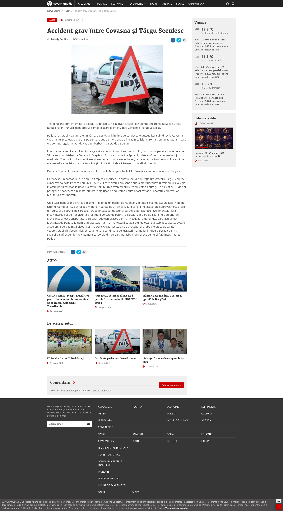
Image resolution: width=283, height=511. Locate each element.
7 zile (202, 122)
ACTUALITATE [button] (84, 3)
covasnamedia (63, 3)
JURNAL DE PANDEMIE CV (112, 485)
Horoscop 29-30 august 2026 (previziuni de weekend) (209, 154)
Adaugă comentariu (171, 385)
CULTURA (206, 413)
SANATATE (167, 3)
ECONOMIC (173, 406)
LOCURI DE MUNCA (177, 420)
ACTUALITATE (202, 145)
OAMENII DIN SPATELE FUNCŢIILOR (110, 463)
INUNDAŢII (103, 471)
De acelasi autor (60, 323)
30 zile (210, 122)
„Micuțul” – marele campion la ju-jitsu (164, 360)
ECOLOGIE (172, 441)
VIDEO (136, 492)
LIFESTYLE (206, 441)
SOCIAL (180, 3)
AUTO (52, 19)
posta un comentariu (101, 390)
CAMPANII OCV (106, 441)
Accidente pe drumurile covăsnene (115, 358)
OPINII (101, 492)
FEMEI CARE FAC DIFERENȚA (113, 447)
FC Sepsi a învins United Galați (65, 358)
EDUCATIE (82, 11)
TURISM (171, 413)
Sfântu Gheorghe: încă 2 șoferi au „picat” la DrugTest (162, 297)
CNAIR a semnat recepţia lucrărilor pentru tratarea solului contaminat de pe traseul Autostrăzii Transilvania (68, 301)
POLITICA (102, 3)
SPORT (153, 3)
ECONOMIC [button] (117, 3)
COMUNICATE (105, 427)
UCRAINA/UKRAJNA (108, 478)
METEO (102, 413)
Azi (196, 122)
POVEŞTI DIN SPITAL (109, 454)
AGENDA (206, 420)
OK (278, 501)
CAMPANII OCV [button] (196, 3)
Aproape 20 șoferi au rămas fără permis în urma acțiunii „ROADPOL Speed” (116, 299)
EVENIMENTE (208, 406)
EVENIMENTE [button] (137, 3)
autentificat (69, 390)
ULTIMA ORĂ (105, 420)
